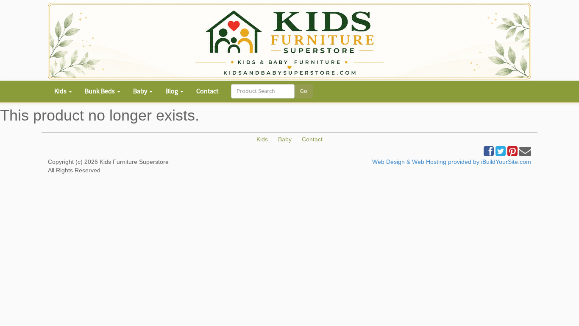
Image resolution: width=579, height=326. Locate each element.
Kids (262, 139)
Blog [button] (172, 91)
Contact (207, 91)
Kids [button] (61, 91)
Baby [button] (140, 91)
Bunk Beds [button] (100, 91)
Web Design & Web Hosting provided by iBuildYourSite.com (451, 161)
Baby (285, 139)
